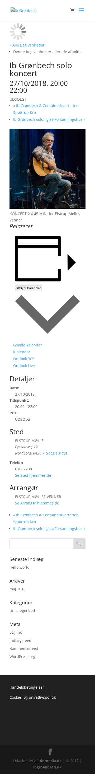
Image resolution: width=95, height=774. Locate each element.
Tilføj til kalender (28, 288)
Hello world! (20, 567)
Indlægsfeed (20, 640)
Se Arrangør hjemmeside (37, 503)
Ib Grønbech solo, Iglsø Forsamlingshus (49, 119)
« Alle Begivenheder (27, 45)
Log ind (16, 632)
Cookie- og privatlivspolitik (33, 697)
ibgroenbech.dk (47, 767)
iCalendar (21, 351)
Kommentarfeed (24, 648)
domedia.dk (51, 760)
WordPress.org (22, 656)
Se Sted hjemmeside (33, 475)
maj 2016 (18, 588)
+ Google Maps (54, 453)
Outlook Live (24, 365)
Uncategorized (22, 610)
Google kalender (27, 344)
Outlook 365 (23, 358)
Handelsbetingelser (27, 687)
